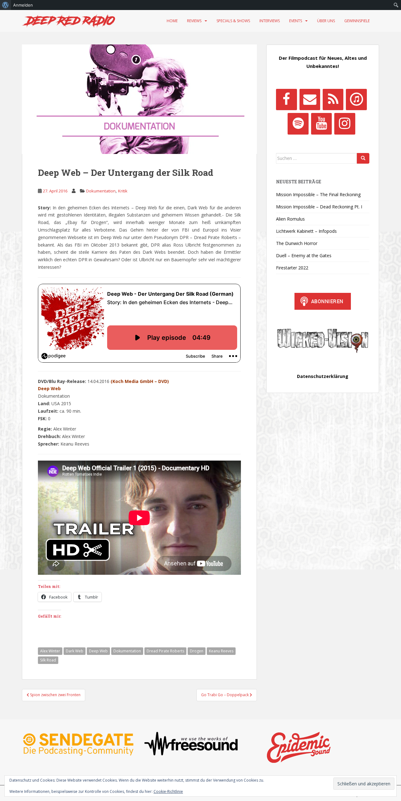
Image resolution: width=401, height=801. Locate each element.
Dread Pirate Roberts (165, 651)
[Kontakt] (309, 99)
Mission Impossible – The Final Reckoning (318, 194)
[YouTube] (321, 123)
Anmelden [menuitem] (23, 5)
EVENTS (295, 20)
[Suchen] (363, 158)
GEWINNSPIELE (357, 20)
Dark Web (74, 651)
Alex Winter (50, 651)
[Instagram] (344, 123)
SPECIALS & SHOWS (233, 20)
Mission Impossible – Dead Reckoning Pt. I (319, 207)
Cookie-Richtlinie (168, 791)
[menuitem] (5, 5)
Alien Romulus (290, 219)
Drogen (196, 651)
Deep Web (98, 651)
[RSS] (333, 99)
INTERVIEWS (269, 20)
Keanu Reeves (221, 651)
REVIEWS (194, 20)
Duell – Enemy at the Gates (303, 255)
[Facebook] (286, 99)
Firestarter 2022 (292, 268)
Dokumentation (101, 191)
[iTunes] (356, 99)
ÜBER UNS (326, 20)
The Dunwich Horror (296, 243)
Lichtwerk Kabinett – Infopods (306, 231)
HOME (172, 20)
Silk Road (48, 660)
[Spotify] (298, 123)
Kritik (123, 191)
